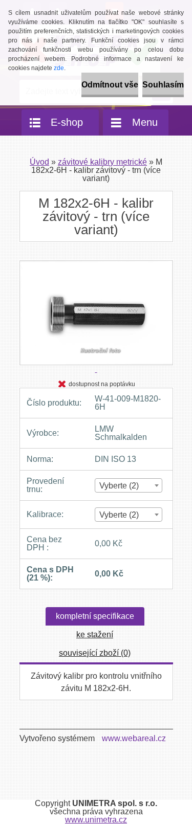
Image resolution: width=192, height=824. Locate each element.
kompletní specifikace (95, 616)
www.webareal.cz (134, 738)
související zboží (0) (95, 653)
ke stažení (94, 634)
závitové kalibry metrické (102, 162)
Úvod (39, 162)
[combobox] (128, 485)
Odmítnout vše (109, 84)
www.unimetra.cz (96, 819)
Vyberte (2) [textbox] (119, 485)
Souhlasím (163, 84)
